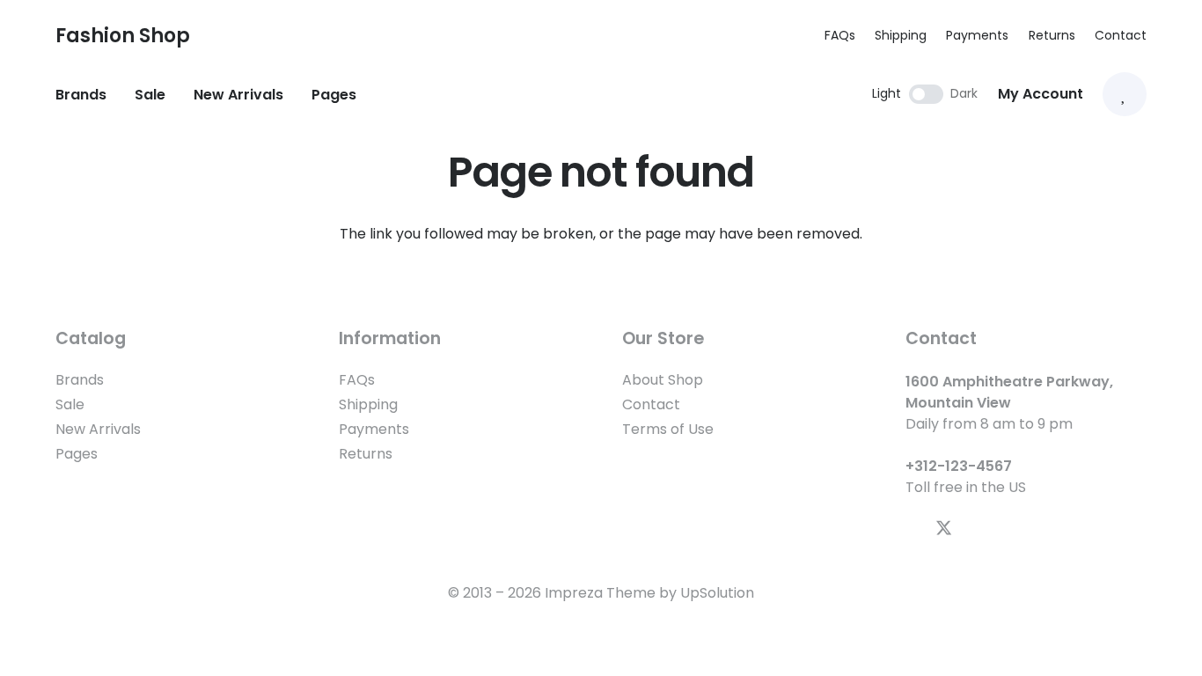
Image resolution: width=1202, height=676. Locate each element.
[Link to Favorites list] (1125, 94)
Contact (1121, 35)
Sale (69, 404)
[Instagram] (1007, 528)
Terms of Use (668, 429)
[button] (227, 35)
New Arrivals (98, 429)
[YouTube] (976, 527)
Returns (1052, 35)
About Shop (662, 380)
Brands (79, 380)
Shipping (901, 35)
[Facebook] (912, 527)
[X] (943, 528)
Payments (977, 35)
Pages (76, 454)
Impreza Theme (600, 593)
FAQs (840, 35)
